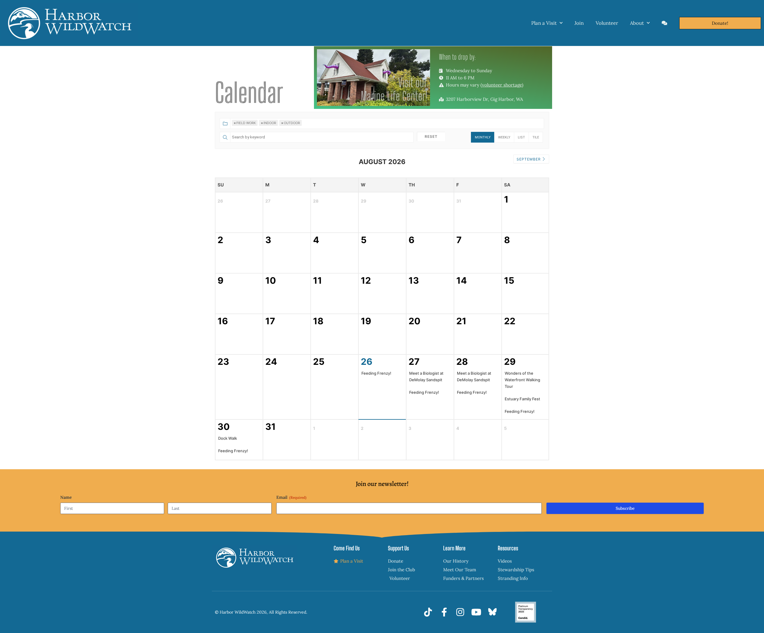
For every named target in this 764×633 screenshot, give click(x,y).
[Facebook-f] (444, 612)
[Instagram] (460, 612)
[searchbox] (324, 125)
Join (579, 23)
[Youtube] (476, 612)
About (637, 23)
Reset (431, 136)
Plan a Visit (544, 23)
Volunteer (607, 23)
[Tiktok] (427, 612)
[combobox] (381, 123)
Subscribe (625, 508)
